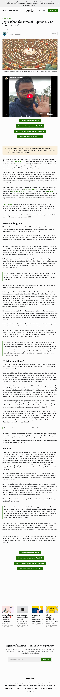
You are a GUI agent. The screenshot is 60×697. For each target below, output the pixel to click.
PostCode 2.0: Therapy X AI (48, 688)
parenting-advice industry (19, 191)
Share (54, 33)
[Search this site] (40, 10)
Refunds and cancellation (37, 685)
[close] (58, 3)
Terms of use (51, 685)
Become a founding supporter (30, 120)
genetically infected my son (32, 189)
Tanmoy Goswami (12, 33)
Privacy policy (23, 685)
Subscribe (53, 10)
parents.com (50, 191)
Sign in (45, 10)
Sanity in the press (20, 683)
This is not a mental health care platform (40, 683)
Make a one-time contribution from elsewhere (30, 131)
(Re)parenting (6, 18)
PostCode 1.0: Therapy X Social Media (27, 688)
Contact (10, 683)
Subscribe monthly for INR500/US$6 (30, 136)
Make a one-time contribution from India (30, 126)
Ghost (33, 691)
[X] (30, 671)
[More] (20, 10)
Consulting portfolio (11, 685)
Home (4, 10)
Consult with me (13, 10)
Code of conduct (9, 688)
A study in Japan (7, 204)
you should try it (19, 161)
